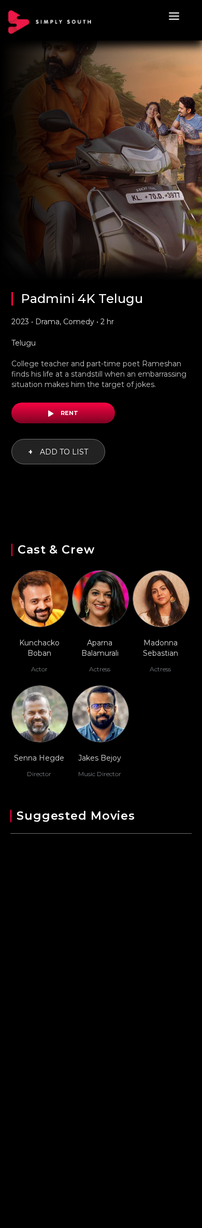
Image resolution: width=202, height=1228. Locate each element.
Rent (68, 413)
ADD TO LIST (58, 452)
